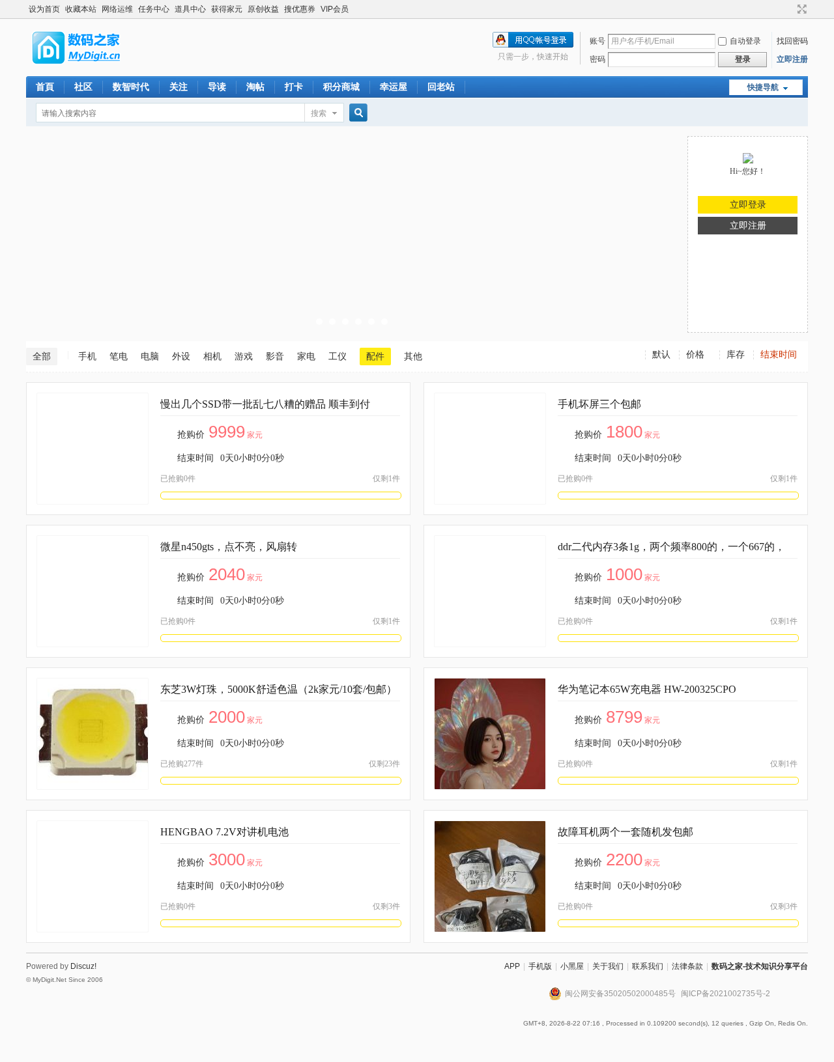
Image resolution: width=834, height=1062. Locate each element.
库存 (735, 354)
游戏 (244, 356)
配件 (375, 356)
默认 (661, 354)
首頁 (45, 86)
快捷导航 (763, 87)
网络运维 (117, 9)
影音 (275, 356)
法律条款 (687, 966)
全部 (42, 356)
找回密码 (792, 41)
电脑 (150, 356)
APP (512, 966)
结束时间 (778, 354)
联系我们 (647, 966)
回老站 (441, 86)
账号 (597, 41)
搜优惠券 (299, 9)
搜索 (318, 113)
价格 (695, 354)
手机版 (540, 966)
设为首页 (44, 9)
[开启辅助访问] (789, 9)
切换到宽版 (800, 9)
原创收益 (263, 9)
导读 (217, 86)
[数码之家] (87, 68)
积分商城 (341, 86)
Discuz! (83, 966)
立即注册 (792, 59)
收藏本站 (80, 9)
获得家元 (226, 9)
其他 (413, 356)
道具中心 (190, 9)
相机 (212, 356)
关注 (178, 86)
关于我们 (608, 966)
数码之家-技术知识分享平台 (760, 966)
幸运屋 (393, 86)
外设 (181, 356)
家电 (306, 356)
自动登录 (745, 41)
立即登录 (748, 205)
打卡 (294, 86)
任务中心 (153, 9)
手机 (87, 356)
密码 (597, 59)
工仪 (337, 356)
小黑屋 (572, 966)
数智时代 (131, 86)
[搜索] (356, 112)
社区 (83, 86)
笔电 (118, 356)
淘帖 (255, 86)
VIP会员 (335, 9)
